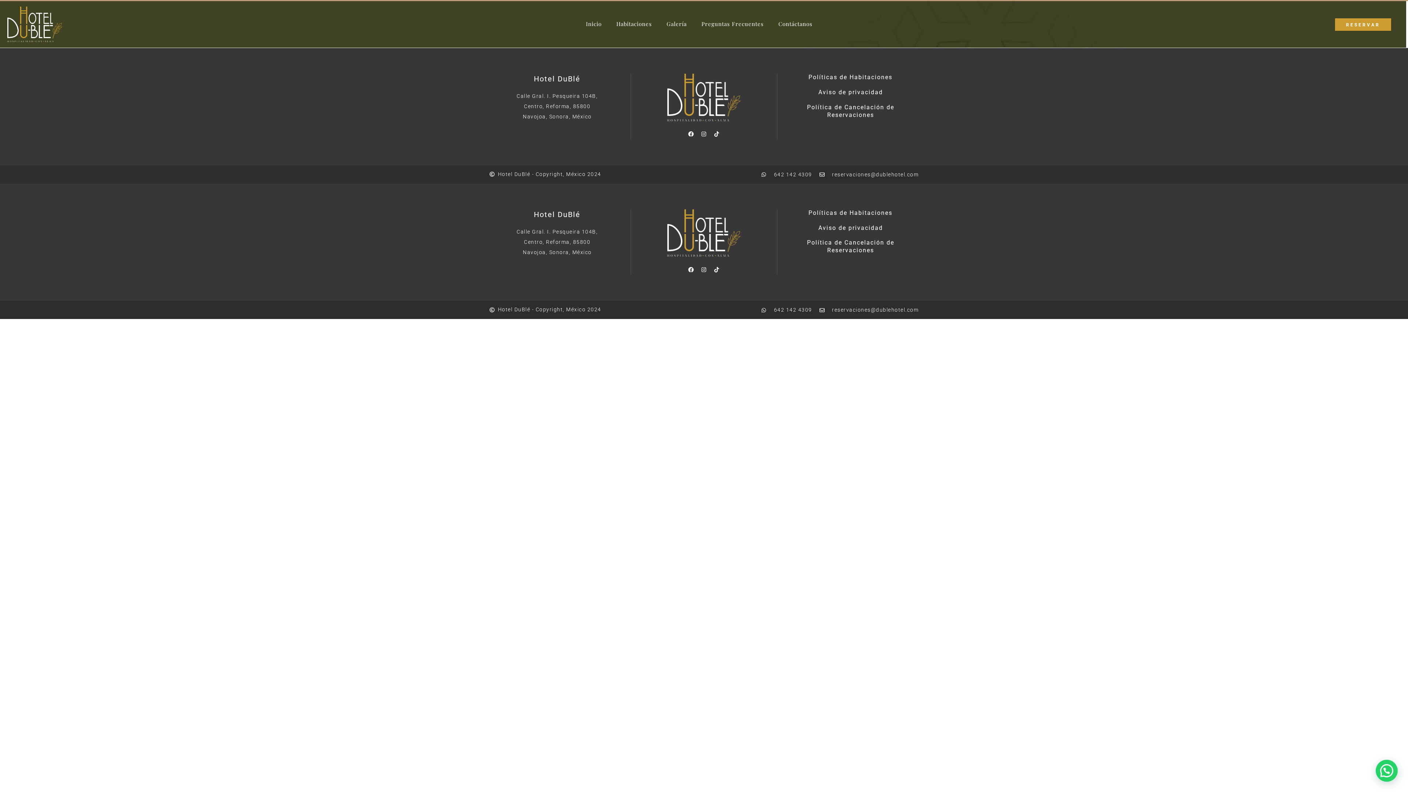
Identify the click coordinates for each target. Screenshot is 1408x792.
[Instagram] (704, 134)
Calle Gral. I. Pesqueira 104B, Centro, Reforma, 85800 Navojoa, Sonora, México (557, 106)
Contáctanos (795, 24)
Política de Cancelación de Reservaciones (850, 111)
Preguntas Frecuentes (732, 24)
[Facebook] (691, 134)
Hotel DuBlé (557, 78)
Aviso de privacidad (850, 92)
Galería (677, 24)
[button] (1387, 771)
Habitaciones (634, 24)
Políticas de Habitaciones (850, 77)
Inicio (594, 24)
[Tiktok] (716, 134)
